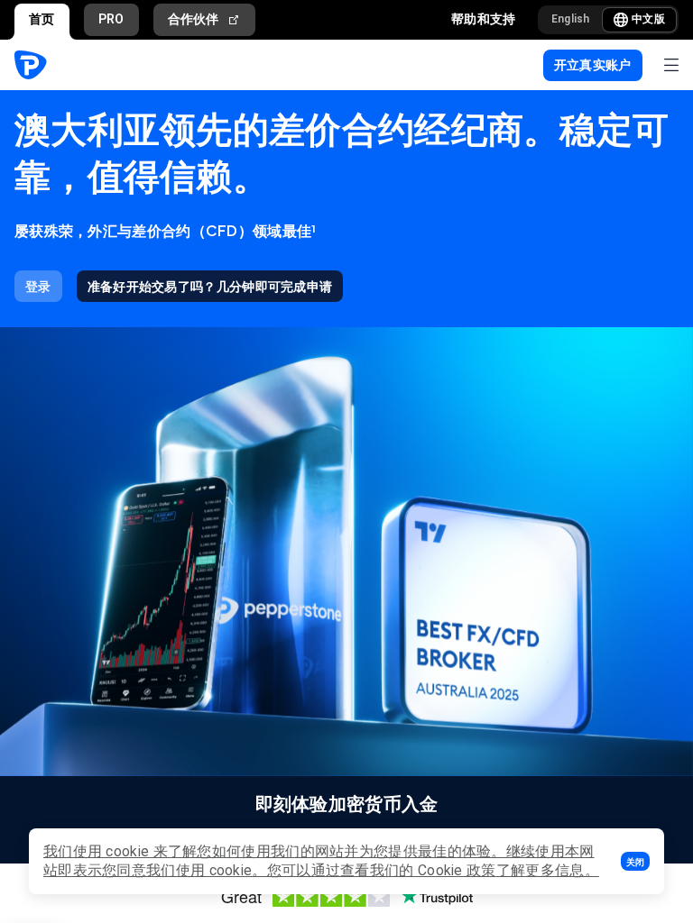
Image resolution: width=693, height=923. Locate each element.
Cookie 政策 (457, 870)
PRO (111, 19)
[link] (38, 286)
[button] (635, 861)
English (570, 19)
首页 (42, 19)
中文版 (648, 19)
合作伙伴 (193, 19)
